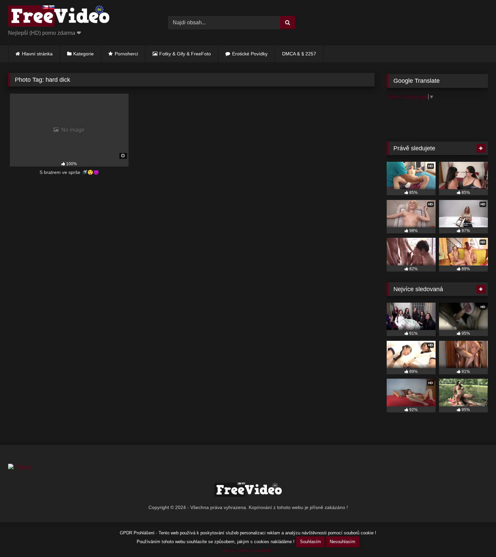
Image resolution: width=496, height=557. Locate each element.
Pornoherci (126, 53)
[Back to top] (475, 536)
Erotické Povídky (250, 53)
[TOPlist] (19, 468)
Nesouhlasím (342, 541)
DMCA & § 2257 (299, 53)
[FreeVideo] (58, 17)
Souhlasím (310, 541)
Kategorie (83, 53)
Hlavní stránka (37, 53)
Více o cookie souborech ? (248, 550)
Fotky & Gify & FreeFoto (185, 53)
